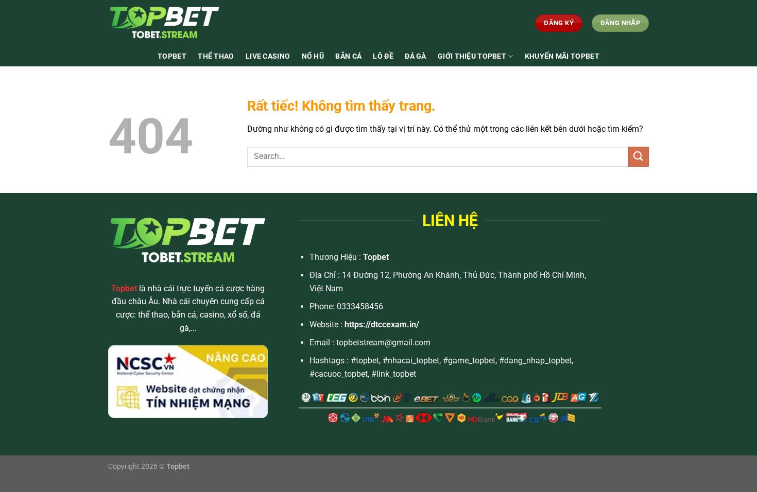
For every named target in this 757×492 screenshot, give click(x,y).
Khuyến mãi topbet (562, 56)
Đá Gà (415, 56)
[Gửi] (638, 157)
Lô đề (383, 56)
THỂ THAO (216, 56)
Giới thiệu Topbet (472, 56)
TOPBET (172, 56)
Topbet (376, 257)
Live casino (268, 56)
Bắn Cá (348, 56)
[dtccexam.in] (185, 23)
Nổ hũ (313, 56)
